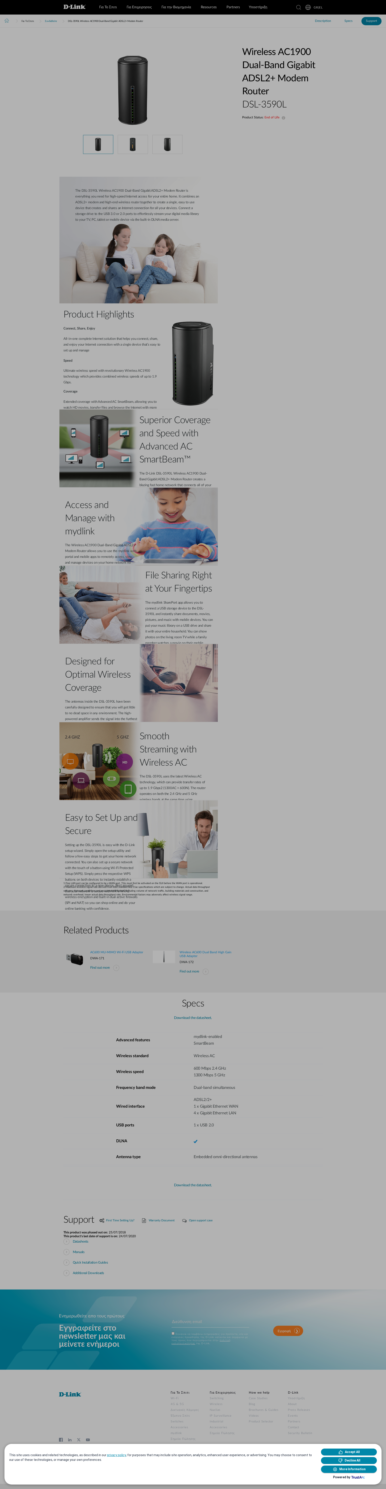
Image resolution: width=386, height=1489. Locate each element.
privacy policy (116, 1455)
